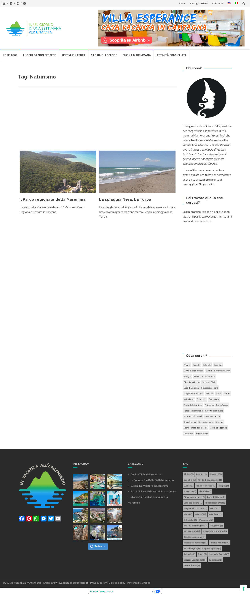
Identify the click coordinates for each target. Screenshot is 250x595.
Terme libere (202, 433)
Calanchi (207, 365)
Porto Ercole (222, 405)
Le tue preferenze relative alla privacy (134, 591)
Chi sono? (217, 3)
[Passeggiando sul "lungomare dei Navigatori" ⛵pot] (114, 481)
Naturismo (189, 399)
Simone (145, 582)
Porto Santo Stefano (193, 410)
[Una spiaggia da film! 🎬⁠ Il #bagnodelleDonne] (97, 498)
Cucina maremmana (137, 55)
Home (182, 3)
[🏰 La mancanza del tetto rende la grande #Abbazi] (114, 515)
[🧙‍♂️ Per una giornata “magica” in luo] (97, 515)
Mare (218, 393)
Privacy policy (98, 582)
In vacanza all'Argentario (26, 582)
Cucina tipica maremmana (146, 474)
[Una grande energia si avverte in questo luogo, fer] (80, 532)
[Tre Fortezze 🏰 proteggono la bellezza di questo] (80, 498)
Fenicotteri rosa (222, 370)
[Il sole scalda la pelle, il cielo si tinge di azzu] (80, 481)
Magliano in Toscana (193, 393)
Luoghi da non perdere (39, 55)
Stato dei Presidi (199, 427)
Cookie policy (117, 582)
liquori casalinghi (209, 387)
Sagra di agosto (205, 422)
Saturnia (219, 422)
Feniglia (187, 376)
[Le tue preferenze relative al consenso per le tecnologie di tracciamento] (243, 588)
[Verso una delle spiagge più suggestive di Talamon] (80, 515)
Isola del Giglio (209, 382)
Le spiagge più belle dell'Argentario (152, 480)
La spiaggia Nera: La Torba (125, 199)
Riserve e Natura (73, 55)
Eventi (209, 370)
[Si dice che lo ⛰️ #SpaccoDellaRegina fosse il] (114, 532)
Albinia (187, 365)
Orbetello (201, 399)
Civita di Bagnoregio (193, 370)
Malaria (209, 393)
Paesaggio (214, 399)
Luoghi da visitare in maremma (149, 485)
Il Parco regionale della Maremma (53, 199)
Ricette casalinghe (214, 410)
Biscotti (196, 365)
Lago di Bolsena (191, 387)
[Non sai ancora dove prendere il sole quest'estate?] (114, 498)
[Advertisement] (97, 119)
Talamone (188, 433)
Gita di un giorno (191, 382)
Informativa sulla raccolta (101, 591)
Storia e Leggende (104, 55)
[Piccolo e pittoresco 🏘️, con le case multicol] (97, 481)
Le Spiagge (10, 55)
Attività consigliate (171, 55)
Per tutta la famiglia (193, 405)
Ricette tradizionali (193, 416)
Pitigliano (209, 405)
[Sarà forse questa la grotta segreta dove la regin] (97, 532)
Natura (226, 393)
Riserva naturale (212, 416)
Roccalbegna (190, 422)
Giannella (210, 376)
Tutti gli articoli (199, 3)
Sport (186, 427)
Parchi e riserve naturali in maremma (153, 491)
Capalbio (218, 365)
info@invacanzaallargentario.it (69, 582)
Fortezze (198, 376)
